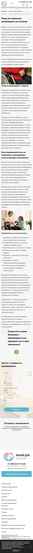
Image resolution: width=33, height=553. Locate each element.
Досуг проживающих (8, 500)
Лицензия (4, 522)
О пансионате (6, 484)
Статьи (3, 532)
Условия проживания (8, 503)
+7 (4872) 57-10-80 (25, 2)
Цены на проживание (8, 519)
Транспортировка (7, 515)
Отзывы (4, 512)
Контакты (4, 506)
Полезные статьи (7, 509)
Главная (4, 11)
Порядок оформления (9, 487)
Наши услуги (5, 493)
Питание (4, 497)
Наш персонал (6, 490)
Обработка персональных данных (13, 525)
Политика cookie (7, 548)
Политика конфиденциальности (12, 528)
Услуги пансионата (15, 11)
